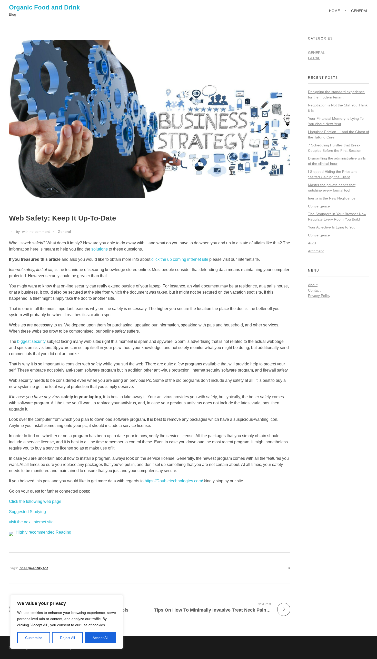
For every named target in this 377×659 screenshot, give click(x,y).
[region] (66, 622)
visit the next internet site (31, 522)
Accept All (100, 638)
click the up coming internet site (179, 259)
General (64, 231)
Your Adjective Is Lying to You (331, 227)
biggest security (31, 341)
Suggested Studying (27, 512)
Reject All (67, 638)
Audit (312, 243)
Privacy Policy (319, 296)
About (313, 285)
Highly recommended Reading (43, 532)
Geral (314, 58)
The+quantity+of (33, 568)
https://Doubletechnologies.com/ (174, 481)
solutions (99, 249)
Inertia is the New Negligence (331, 198)
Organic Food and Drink (44, 7)
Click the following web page (35, 501)
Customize (33, 638)
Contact (314, 290)
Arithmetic (316, 251)
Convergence (319, 206)
